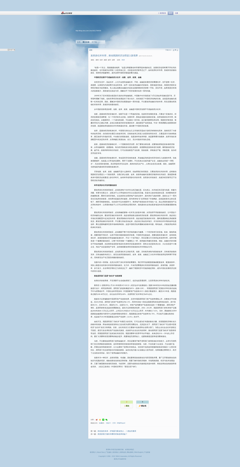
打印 (114, 423)
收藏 (100, 423)
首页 (78, 42)
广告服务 (109, 452)
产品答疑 (147, 452)
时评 (123, 60)
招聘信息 (123, 452)
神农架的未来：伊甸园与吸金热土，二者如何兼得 (117, 431)
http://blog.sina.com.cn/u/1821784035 (88, 31)
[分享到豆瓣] (103, 420)
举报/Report (121, 423)
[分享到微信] (107, 420)
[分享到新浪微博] (97, 420)
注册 (176, 13)
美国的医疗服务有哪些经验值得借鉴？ (112, 434)
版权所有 (123, 459)
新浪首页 (163, 13)
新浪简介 (93, 452)
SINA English (138, 452)
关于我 (94, 42)
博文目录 (86, 42)
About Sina (100, 452)
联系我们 (116, 452)
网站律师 (130, 452)
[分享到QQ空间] (100, 420)
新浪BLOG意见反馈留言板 (115, 449)
